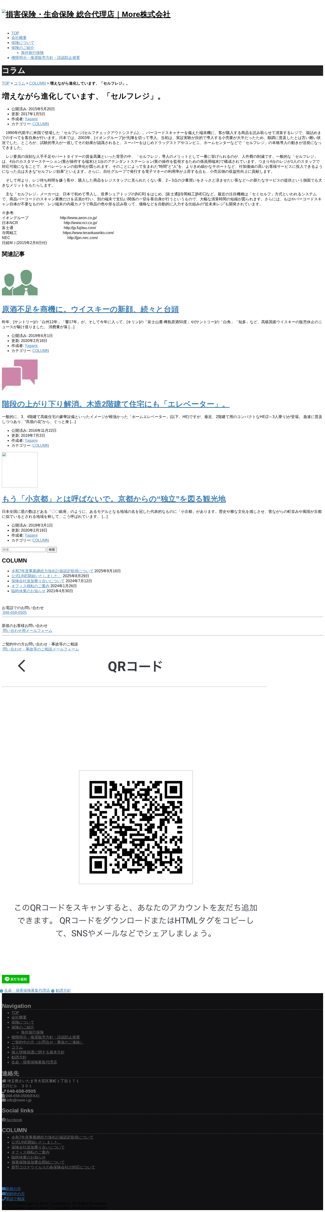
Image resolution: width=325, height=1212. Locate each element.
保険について (22, 43)
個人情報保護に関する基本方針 (38, 1052)
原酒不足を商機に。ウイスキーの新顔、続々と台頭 (90, 309)
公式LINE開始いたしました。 (36, 576)
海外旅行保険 (32, 53)
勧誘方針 (63, 990)
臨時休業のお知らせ (28, 591)
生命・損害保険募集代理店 (27, 990)
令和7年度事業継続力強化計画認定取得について (52, 571)
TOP (15, 33)
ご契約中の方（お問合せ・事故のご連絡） (47, 1042)
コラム (19, 83)
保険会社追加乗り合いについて (38, 581)
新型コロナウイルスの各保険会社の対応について (53, 1167)
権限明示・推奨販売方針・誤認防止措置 (45, 58)
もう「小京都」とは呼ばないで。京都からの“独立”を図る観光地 (114, 499)
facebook (14, 1120)
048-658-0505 (14, 613)
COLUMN (37, 83)
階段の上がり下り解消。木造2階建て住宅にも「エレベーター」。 (116, 404)
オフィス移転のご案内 (30, 586)
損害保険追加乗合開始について (38, 1162)
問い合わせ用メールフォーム (27, 631)
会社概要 (19, 38)
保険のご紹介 (22, 48)
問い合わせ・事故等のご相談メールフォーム (40, 649)
